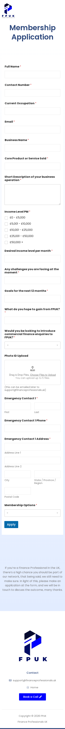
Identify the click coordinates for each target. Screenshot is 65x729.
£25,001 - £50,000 (21, 236)
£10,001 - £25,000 (21, 230)
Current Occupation (20, 103)
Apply (11, 524)
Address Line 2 (13, 466)
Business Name (17, 140)
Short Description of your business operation (30, 178)
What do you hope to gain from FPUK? (32, 311)
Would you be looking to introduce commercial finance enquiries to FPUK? (30, 334)
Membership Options (21, 505)
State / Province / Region (45, 482)
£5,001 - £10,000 (20, 224)
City (7, 480)
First (7, 412)
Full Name (13, 66)
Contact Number (18, 85)
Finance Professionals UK (32, 722)
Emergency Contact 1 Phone (26, 420)
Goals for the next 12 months (26, 290)
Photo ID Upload (16, 355)
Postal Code (12, 496)
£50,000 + (16, 242)
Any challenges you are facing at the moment (32, 271)
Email (10, 121)
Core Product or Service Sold (26, 158)
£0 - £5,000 (17, 217)
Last (36, 412)
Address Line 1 (13, 452)
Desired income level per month (29, 250)
